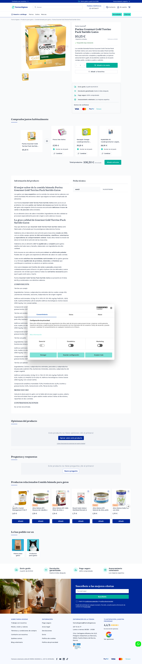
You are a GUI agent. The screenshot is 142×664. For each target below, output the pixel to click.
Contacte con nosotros (19, 634)
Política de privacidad (50, 642)
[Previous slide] (24, 46)
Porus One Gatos (59, 139)
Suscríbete (102, 597)
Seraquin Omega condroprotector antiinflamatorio (83, 142)
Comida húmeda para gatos (43, 19)
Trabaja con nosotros (19, 623)
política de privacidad (106, 601)
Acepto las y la (96, 601)
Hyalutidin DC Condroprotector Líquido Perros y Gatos (110, 142)
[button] (25, 77)
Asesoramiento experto (120, 1)
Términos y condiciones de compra (24, 631)
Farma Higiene (15, 19)
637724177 (95, 8)
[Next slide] (66, 46)
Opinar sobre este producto (71, 438)
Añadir (20, 521)
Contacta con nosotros (19, 1)
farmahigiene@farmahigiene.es (84, 623)
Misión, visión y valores (19, 627)
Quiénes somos (16, 638)
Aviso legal (46, 627)
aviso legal (87, 606)
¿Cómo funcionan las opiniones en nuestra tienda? (71, 443)
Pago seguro (46, 623)
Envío (44, 634)
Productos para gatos (27, 19)
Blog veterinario (17, 642)
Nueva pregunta (70, 471)
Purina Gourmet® (80, 26)
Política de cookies (49, 638)
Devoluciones (47, 631)
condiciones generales (91, 601)
